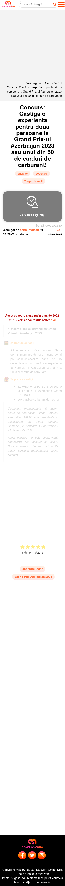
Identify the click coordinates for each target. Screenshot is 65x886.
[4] (38, 547)
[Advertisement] (32, 43)
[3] (33, 547)
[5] (43, 547)
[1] (22, 547)
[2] (27, 547)
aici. (53, 320)
